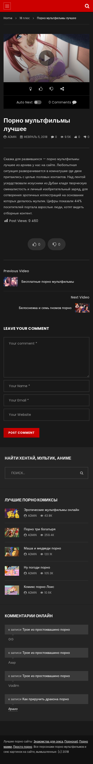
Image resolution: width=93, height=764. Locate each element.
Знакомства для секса (48, 741)
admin (12, 137)
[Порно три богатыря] (12, 532)
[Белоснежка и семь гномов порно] (82, 308)
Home (8, 18)
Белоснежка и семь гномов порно (45, 307)
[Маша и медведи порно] (12, 551)
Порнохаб (71, 741)
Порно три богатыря (40, 529)
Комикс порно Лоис (39, 586)
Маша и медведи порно (42, 548)
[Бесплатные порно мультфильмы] (11, 281)
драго (13, 708)
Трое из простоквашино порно (46, 629)
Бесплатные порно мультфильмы (47, 281)
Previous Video (16, 271)
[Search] (87, 6)
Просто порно (22, 747)
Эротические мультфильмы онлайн (51, 509)
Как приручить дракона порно (45, 699)
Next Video (80, 297)
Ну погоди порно (37, 567)
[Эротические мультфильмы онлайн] (12, 513)
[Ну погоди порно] (12, 571)
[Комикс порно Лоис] (12, 590)
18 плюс (25, 18)
